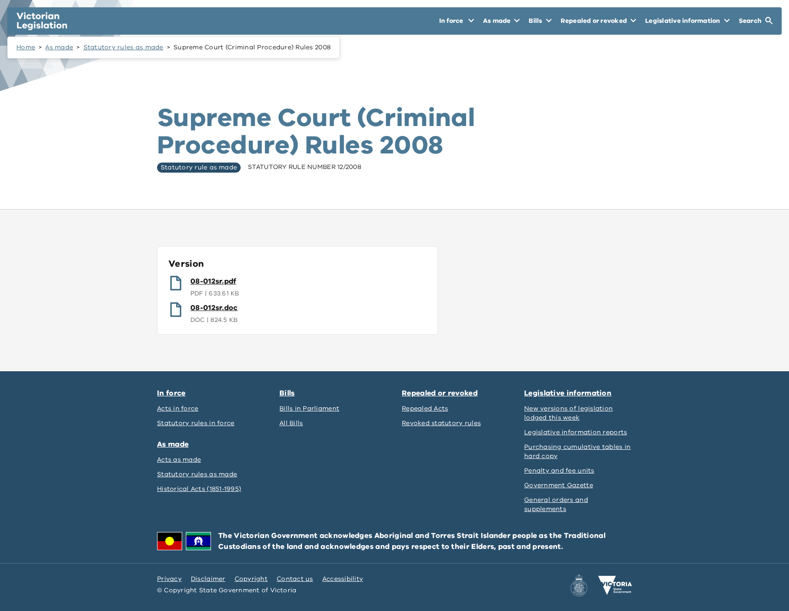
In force (171, 393)
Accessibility (342, 578)
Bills (287, 393)
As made (59, 47)
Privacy (169, 578)
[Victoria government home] (615, 585)
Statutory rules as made (123, 47)
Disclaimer (208, 578)
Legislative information (567, 393)
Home (25, 47)
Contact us (295, 578)
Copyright (251, 578)
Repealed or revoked (440, 393)
